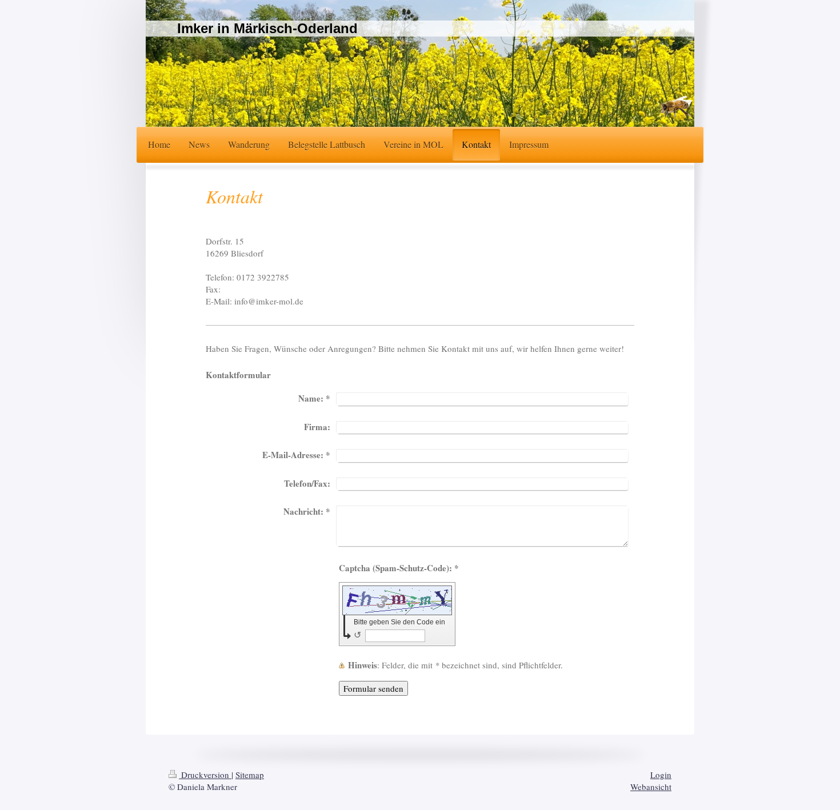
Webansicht (650, 786)
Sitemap (249, 774)
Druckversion (205, 774)
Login (660, 774)
